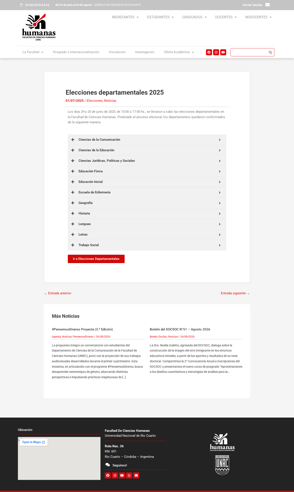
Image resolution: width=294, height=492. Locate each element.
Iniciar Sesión (252, 5)
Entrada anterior (57, 293)
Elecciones (95, 101)
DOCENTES (224, 17)
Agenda (56, 336)
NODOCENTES (256, 17)
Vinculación (117, 52)
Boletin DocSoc (158, 336)
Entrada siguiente (235, 293)
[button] (125, 17)
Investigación (144, 52)
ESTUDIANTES (158, 17)
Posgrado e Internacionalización (76, 52)
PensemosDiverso (83, 336)
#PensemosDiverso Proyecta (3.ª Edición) (82, 329)
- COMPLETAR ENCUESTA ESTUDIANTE (98, 4)
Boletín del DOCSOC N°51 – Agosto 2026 (180, 329)
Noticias (110, 101)
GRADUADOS (192, 17)
